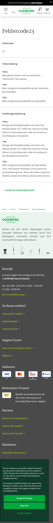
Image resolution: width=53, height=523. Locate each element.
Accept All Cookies (24, 498)
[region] (24, 491)
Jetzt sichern (37, 2)
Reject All (24, 505)
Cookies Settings (24, 513)
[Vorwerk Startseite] (26, 11)
